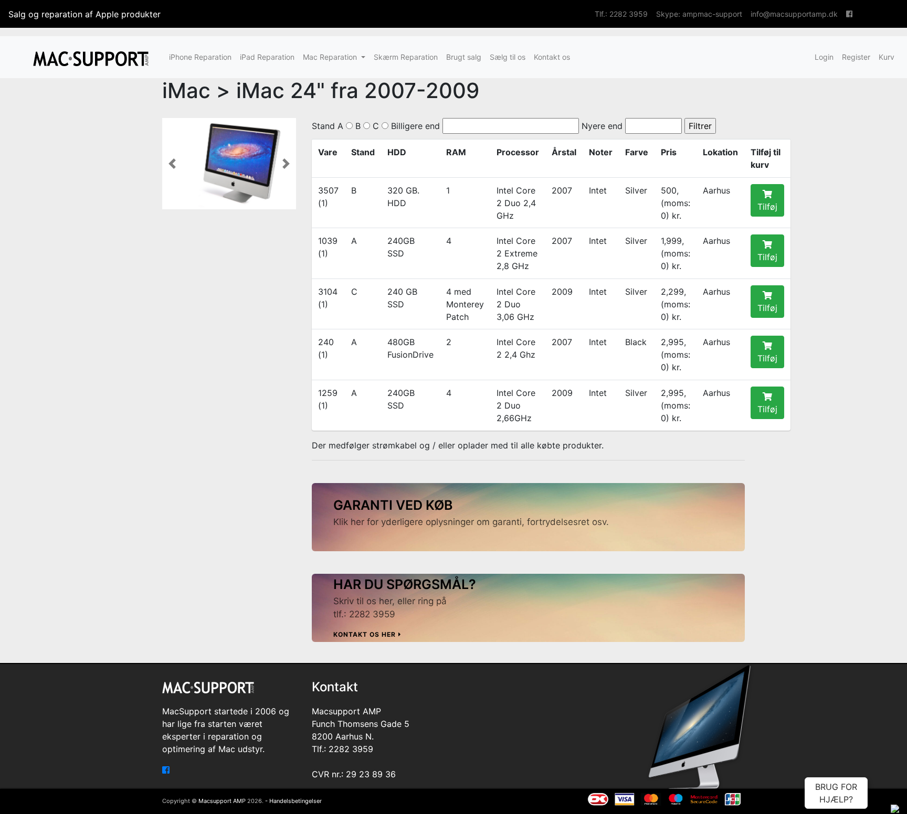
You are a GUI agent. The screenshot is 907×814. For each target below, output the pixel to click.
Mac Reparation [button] (331, 56)
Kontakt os (552, 56)
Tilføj (767, 206)
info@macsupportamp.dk (794, 13)
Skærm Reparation (406, 56)
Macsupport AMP (222, 801)
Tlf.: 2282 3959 (621, 13)
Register (856, 56)
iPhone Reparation (200, 56)
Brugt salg (463, 56)
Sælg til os (507, 56)
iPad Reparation (267, 56)
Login (824, 56)
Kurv (886, 56)
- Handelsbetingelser (293, 801)
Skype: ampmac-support (699, 13)
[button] (172, 163)
